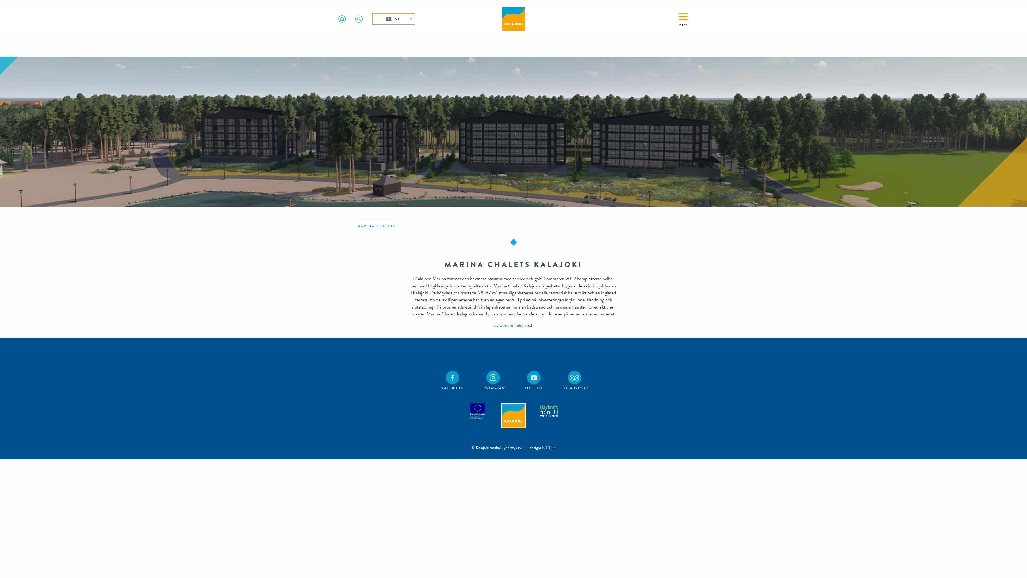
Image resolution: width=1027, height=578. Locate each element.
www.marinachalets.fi (513, 325)
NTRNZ (549, 447)
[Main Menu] (683, 16)
